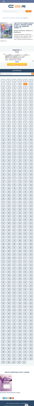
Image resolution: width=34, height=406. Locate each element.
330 (31, 268)
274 (20, 237)
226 (20, 209)
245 (25, 219)
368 (9, 292)
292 (20, 247)
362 (9, 289)
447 (14, 338)
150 (31, 164)
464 (9, 348)
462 (31, 345)
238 (20, 216)
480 (31, 355)
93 (14, 132)
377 (25, 296)
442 (20, 334)
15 (14, 87)
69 (14, 119)
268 (20, 233)
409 (3, 317)
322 (20, 265)
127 (3, 153)
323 (25, 265)
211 (3, 202)
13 (3, 87)
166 (20, 174)
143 (25, 160)
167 (25, 174)
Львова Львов (19, 18)
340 (20, 275)
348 (31, 279)
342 (31, 275)
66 (30, 115)
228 (31, 209)
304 (20, 254)
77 (25, 122)
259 (3, 230)
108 (31, 139)
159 (14, 171)
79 (3, 125)
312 (31, 258)
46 (19, 105)
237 (14, 216)
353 (25, 282)
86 (8, 129)
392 (9, 306)
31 (3, 98)
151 (3, 167)
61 (3, 115)
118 (20, 146)
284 (9, 244)
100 (19, 136)
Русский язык (12, 18)
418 (20, 320)
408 (31, 313)
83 (25, 125)
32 (8, 98)
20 (8, 91)
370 (20, 292)
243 (14, 219)
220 (20, 205)
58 (19, 112)
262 (20, 230)
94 (19, 132)
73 (3, 122)
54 (30, 108)
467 (25, 348)
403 (3, 313)
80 (8, 125)
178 (20, 181)
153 (14, 167)
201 (14, 195)
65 (25, 115)
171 (14, 178)
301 (3, 254)
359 (25, 285)
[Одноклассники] (8, 398)
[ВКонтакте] (4, 398)
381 (14, 299)
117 (14, 146)
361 (3, 289)
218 (9, 205)
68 (8, 119)
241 (3, 219)
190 (20, 188)
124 (20, 150)
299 (25, 251)
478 (20, 355)
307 (3, 258)
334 (20, 272)
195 (14, 192)
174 (31, 178)
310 (20, 258)
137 (25, 157)
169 (3, 178)
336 (31, 272)
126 (31, 150)
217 (3, 205)
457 (3, 345)
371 (25, 292)
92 (8, 132)
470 (9, 352)
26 (8, 94)
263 (25, 230)
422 (9, 324)
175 (3, 181)
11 (25, 84)
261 (14, 230)
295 (3, 251)
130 (20, 153)
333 (14, 272)
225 (14, 209)
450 (31, 338)
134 (9, 157)
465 (14, 348)
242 (9, 219)
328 (20, 268)
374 (9, 296)
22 (19, 91)
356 (9, 285)
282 (31, 240)
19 (3, 91)
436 (20, 331)
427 (3, 327)
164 (9, 174)
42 (30, 101)
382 (20, 299)
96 (30, 132)
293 (25, 247)
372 (31, 292)
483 (14, 359)
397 (3, 310)
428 (9, 327)
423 (14, 324)
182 (9, 185)
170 (9, 178)
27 (14, 94)
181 (3, 185)
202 (20, 195)
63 (14, 115)
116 (9, 146)
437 (25, 331)
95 (25, 132)
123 (14, 150)
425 (25, 324)
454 (20, 341)
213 (14, 202)
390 (31, 303)
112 (20, 143)
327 (14, 268)
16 (19, 87)
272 (9, 237)
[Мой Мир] (10, 398)
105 (14, 139)
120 (31, 146)
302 (9, 254)
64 (19, 115)
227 (25, 209)
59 (25, 112)
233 (25, 212)
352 (20, 282)
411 (14, 317)
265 (3, 233)
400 (20, 310)
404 (9, 313)
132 (31, 153)
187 (3, 188)
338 (9, 275)
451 (3, 341)
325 (3, 268)
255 (14, 226)
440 (9, 334)
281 (25, 240)
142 (20, 160)
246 (31, 219)
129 (14, 153)
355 (3, 285)
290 (9, 247)
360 (31, 285)
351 (14, 282)
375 (14, 296)
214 (20, 202)
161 (25, 171)
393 (14, 306)
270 (31, 233)
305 (25, 254)
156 (31, 167)
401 (25, 310)
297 (14, 251)
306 (31, 254)
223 (3, 209)
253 (3, 226)
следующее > (22, 64)
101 (25, 136)
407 (25, 313)
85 (3, 129)
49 (3, 108)
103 (3, 139)
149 (25, 164)
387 (14, 303)
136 (20, 157)
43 (3, 105)
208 (20, 199)
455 (25, 341)
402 (31, 310)
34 (19, 98)
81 (14, 125)
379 (3, 299)
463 (3, 348)
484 (20, 359)
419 (25, 320)
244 (20, 219)
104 (9, 139)
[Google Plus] (13, 398)
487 (3, 362)
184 (20, 185)
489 (14, 362)
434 (9, 331)
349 (3, 282)
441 (14, 334)
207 (14, 199)
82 (19, 125)
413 (25, 317)
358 (20, 285)
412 (20, 317)
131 (25, 153)
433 (3, 331)
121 (3, 150)
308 (9, 258)
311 (25, 258)
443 (25, 334)
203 (25, 195)
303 (14, 254)
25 (3, 94)
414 (31, 317)
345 (14, 279)
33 (14, 98)
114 (31, 143)
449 (25, 338)
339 (14, 275)
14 (8, 87)
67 (3, 119)
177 (14, 181)
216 (31, 202)
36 (30, 98)
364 (20, 289)
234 (31, 212)
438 (31, 331)
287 (25, 244)
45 (14, 105)
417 (14, 320)
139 (3, 160)
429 (14, 327)
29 (25, 94)
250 (20, 223)
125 (25, 150)
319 (3, 265)
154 (20, 167)
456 (31, 341)
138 (31, 157)
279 (14, 240)
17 (25, 87)
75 (14, 122)
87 (14, 129)
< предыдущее (12, 64)
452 (9, 341)
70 (19, 119)
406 (20, 313)
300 (31, 251)
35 (25, 98)
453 (14, 341)
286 (20, 244)
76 (19, 122)
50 (8, 108)
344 (9, 279)
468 (31, 348)
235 (3, 216)
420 (31, 320)
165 (14, 174)
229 (3, 212)
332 (9, 272)
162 (31, 171)
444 (31, 334)
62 (8, 115)
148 (20, 164)
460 (20, 345)
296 (9, 251)
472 (20, 352)
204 (31, 195)
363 (14, 289)
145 (3, 164)
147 (14, 164)
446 (9, 338)
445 (3, 338)
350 (9, 282)
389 (25, 303)
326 (9, 268)
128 (9, 153)
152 (9, 167)
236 (9, 216)
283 (3, 244)
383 (25, 299)
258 (31, 226)
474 (31, 352)
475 (3, 355)
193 (3, 192)
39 (14, 101)
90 (30, 129)
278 (9, 240)
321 (14, 265)
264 (31, 230)
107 (25, 139)
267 (14, 233)
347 (25, 279)
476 (9, 355)
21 (14, 91)
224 (9, 209)
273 (14, 237)
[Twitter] (6, 398)
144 (31, 160)
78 (30, 122)
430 (20, 327)
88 (19, 129)
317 (25, 261)
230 (9, 212)
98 (8, 136)
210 (31, 199)
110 (9, 143)
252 (31, 223)
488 (8, 362)
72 (30, 119)
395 (25, 306)
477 (14, 355)
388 (20, 303)
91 (3, 132)
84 (30, 125)
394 (20, 306)
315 (14, 261)
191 (25, 188)
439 (3, 334)
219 (14, 205)
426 (31, 324)
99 (14, 136)
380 (9, 299)
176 (9, 181)
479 (25, 355)
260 (9, 230)
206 (9, 199)
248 (9, 223)
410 (9, 317)
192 (31, 188)
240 (31, 216)
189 (14, 188)
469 (3, 352)
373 (3, 296)
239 (25, 216)
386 (9, 303)
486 (31, 359)
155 (25, 167)
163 (3, 174)
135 (14, 157)
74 (8, 122)
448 (20, 338)
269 (25, 233)
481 (3, 359)
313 (3, 261)
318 (31, 261)
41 (25, 101)
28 (19, 94)
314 (9, 261)
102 (31, 136)
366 (31, 289)
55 (3, 112)
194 (9, 192)
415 (3, 320)
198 (31, 192)
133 (3, 157)
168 (31, 174)
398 (9, 310)
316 (20, 261)
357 (14, 285)
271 (3, 237)
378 (31, 296)
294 (31, 247)
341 (25, 275)
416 (9, 320)
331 (3, 272)
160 (20, 171)
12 (30, 84)
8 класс (6, 18)
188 (9, 188)
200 (9, 195)
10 (19, 84)
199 (3, 195)
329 (25, 268)
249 (14, 223)
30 (30, 94)
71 (25, 119)
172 (20, 178)
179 (25, 181)
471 (14, 352)
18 (30, 87)
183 (14, 185)
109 (3, 143)
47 (25, 105)
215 (25, 202)
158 (9, 171)
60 (30, 112)
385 (3, 303)
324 (31, 265)
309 (14, 258)
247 (3, 223)
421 (3, 324)
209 (25, 199)
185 (25, 185)
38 (8, 101)
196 (20, 192)
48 (30, 105)
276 (31, 237)
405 (14, 313)
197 (25, 192)
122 (9, 150)
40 (19, 101)
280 (20, 240)
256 (20, 226)
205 (3, 199)
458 (9, 345)
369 (14, 292)
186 (31, 185)
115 (3, 146)
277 (3, 240)
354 (31, 282)
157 (3, 171)
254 (9, 226)
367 (3, 292)
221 (25, 205)
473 (25, 352)
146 (9, 164)
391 (3, 306)
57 (14, 112)
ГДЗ (3, 18)
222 (31, 205)
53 (25, 108)
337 (3, 275)
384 (31, 299)
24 (30, 91)
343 (3, 279)
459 (14, 345)
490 (19, 362)
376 (20, 296)
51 (14, 108)
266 (9, 233)
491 (24, 362)
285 (14, 244)
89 (25, 129)
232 (20, 212)
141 (14, 160)
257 (25, 226)
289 (3, 247)
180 (31, 181)
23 (25, 91)
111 (14, 143)
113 (25, 143)
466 (20, 348)
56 (8, 112)
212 (9, 202)
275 (25, 237)
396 (31, 306)
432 (31, 327)
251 (25, 223)
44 (8, 105)
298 (20, 251)
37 (3, 101)
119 (25, 146)
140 (9, 160)
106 (20, 139)
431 (25, 327)
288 (31, 244)
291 (14, 247)
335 (25, 272)
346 (20, 279)
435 (14, 331)
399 (14, 310)
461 (25, 345)
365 (25, 289)
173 (25, 178)
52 (19, 108)
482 (9, 359)
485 (25, 359)
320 (9, 265)
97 (3, 136)
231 (14, 212)
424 (20, 324)
